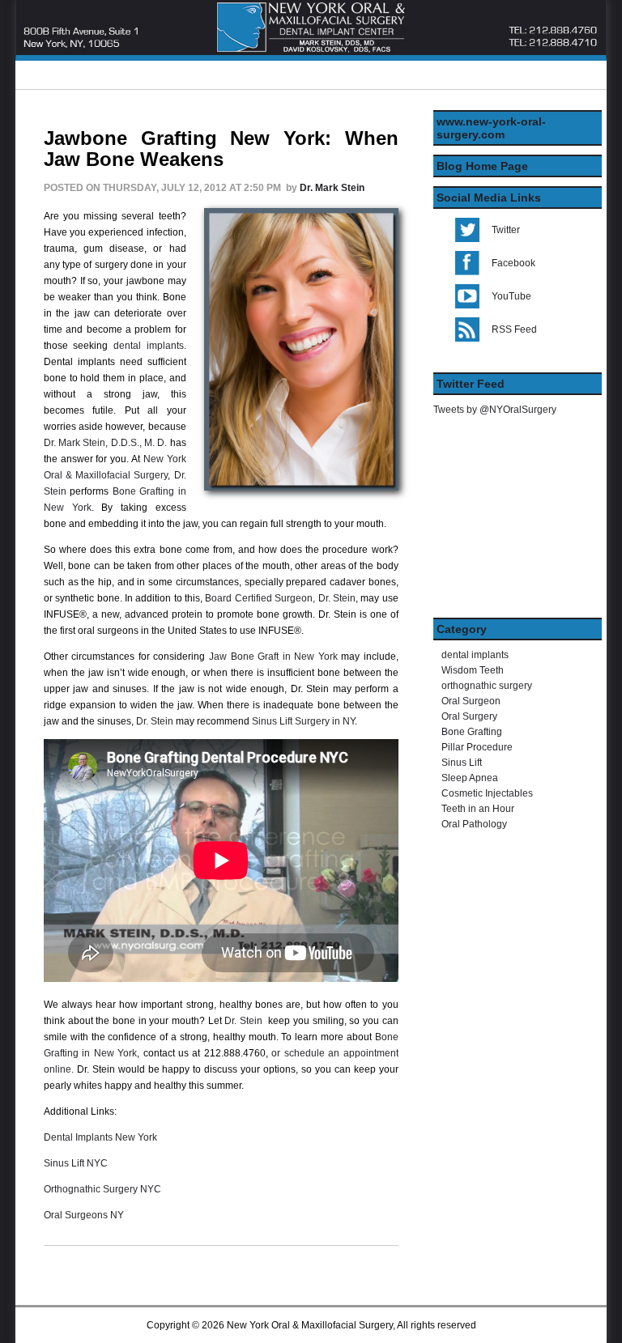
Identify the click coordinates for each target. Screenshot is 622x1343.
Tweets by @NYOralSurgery (494, 409)
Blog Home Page (482, 165)
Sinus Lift (461, 762)
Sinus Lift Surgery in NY (303, 721)
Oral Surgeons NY (84, 1215)
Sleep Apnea (469, 778)
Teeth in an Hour (477, 808)
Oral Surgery (469, 716)
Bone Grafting (471, 731)
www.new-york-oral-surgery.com (491, 128)
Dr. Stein (154, 721)
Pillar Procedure (477, 747)
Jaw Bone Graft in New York (273, 656)
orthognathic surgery (486, 685)
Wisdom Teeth (472, 670)
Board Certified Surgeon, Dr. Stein (280, 598)
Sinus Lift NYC (76, 1163)
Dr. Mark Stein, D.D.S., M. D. (105, 442)
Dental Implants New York (100, 1137)
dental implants (148, 345)
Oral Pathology (474, 824)
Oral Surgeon (471, 701)
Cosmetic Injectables (487, 793)
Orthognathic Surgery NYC (102, 1189)
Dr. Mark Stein (332, 187)
